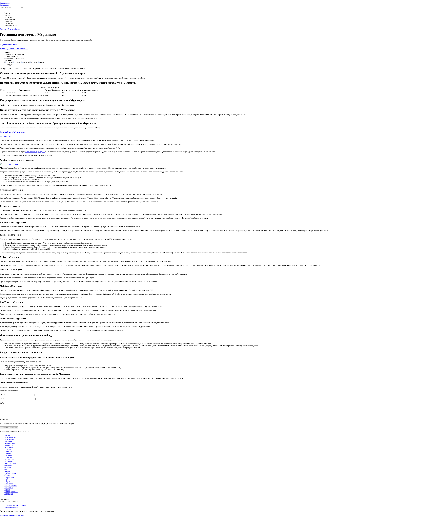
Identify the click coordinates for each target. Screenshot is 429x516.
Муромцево (8, 461)
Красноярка (8, 451)
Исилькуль (8, 447)
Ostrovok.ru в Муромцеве (12, 132)
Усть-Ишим (8, 488)
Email (2, 399)
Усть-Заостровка (10, 486)
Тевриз (7, 482)
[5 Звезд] (41, 63)
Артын (7, 435)
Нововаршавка (10, 463)
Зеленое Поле (9, 443)
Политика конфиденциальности (12, 515)
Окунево (7, 467)
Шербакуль (8, 494)
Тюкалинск (8, 484)
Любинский (9, 459)
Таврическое (9, 478)
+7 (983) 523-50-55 (21, 49)
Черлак (7, 490)
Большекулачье (10, 437)
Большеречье (9, 439)
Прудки (7, 471)
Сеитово (7, 476)
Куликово (8, 457)
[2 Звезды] (17, 63)
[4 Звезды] (33, 63)
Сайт (2, 403)
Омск (6, 469)
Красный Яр (9, 453)
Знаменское (8, 445)
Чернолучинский (11, 492)
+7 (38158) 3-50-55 (7, 49)
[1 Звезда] (8, 63)
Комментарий (5, 419)
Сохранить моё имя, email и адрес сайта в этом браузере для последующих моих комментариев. (39, 423)
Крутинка (8, 455)
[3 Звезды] (25, 63)
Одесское (8, 465)
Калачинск (8, 449)
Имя (2, 395)
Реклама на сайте (11, 507)
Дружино (8, 441)
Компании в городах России (15, 505)
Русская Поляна (10, 473)
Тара (6, 480)
